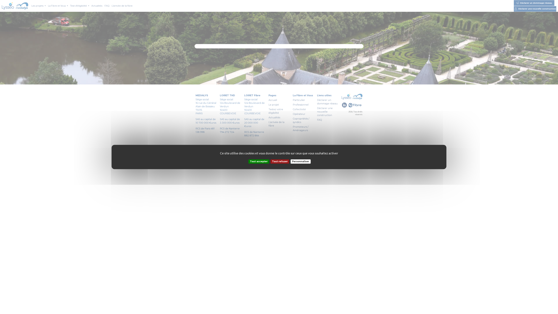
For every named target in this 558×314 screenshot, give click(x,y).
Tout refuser (280, 161)
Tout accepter (259, 161)
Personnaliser (300, 161)
